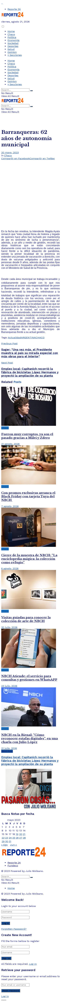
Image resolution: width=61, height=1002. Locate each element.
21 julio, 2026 (9, 748)
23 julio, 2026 (9, 685)
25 (13, 837)
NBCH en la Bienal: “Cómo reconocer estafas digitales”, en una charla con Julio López (29, 738)
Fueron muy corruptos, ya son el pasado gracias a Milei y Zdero (27, 436)
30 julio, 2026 (9, 627)
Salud (11, 49)
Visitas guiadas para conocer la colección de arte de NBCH (26, 619)
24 (10, 837)
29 (3, 841)
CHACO (40, 337)
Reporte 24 (14, 9)
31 (10, 841)
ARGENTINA (28, 337)
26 (17, 837)
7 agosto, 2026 (10, 506)
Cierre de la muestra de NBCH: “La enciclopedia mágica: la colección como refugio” (29, 558)
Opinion (12, 52)
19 (17, 834)
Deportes (13, 46)
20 (20, 834)
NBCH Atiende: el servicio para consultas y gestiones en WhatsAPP (29, 677)
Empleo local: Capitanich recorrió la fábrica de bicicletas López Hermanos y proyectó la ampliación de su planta (29, 761)
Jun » (13, 844)
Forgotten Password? (13, 928)
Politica (12, 37)
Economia (13, 40)
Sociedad (13, 43)
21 (24, 834)
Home (11, 31)
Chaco (11, 34)
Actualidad (14, 337)
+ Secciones (15, 55)
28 (24, 837)
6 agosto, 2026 (9, 568)
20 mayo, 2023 (10, 152)
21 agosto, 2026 (10, 443)
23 (6, 837)
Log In (33, 963)
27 (20, 837)
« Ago (4, 844)
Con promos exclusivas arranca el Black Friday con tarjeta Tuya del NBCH (28, 496)
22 (3, 837)
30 (6, 841)
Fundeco (13, 865)
